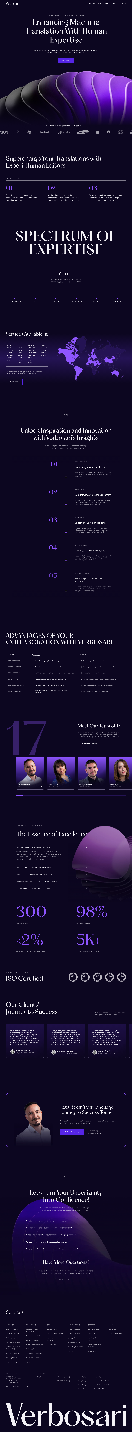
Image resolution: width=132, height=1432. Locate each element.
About (106, 3)
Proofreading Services (12, 1353)
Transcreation (92, 1351)
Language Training (73, 1338)
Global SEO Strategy (53, 1329)
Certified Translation (12, 1329)
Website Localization (32, 1362)
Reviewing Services (12, 1358)
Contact (113, 3)
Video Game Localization (33, 1358)
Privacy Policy (82, 1377)
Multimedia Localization (33, 1349)
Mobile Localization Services (34, 1344)
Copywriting (91, 1333)
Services (92, 3)
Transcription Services (12, 1362)
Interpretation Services (13, 1342)
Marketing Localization (33, 1340)
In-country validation (73, 1333)
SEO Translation (52, 1344)
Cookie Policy (82, 1385)
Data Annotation (113, 1329)
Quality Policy (82, 1381)
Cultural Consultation (73, 1329)
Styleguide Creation (73, 1342)
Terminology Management (75, 1347)
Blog (99, 3)
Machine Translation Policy (102, 1385)
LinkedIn (39, 1377)
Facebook (40, 1381)
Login (124, 3)
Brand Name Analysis (94, 1329)
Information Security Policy (102, 1381)
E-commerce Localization (34, 1336)
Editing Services (11, 1338)
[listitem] (30, 773)
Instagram (40, 1385)
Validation (70, 1351)
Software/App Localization (34, 1353)
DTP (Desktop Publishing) (116, 1333)
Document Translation (12, 1333)
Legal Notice (98, 1377)
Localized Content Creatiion (55, 1333)
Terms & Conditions (100, 1389)
